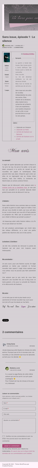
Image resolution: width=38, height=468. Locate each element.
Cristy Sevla (11, 344)
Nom (6, 403)
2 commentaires (18, 47)
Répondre (32, 346)
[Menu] (33, 17)
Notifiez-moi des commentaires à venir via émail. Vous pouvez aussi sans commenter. (17, 438)
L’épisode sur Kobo (22, 129)
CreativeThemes (7, 466)
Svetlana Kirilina (28, 54)
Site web (6, 414)
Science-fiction (7, 47)
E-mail (6, 408)
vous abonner (22, 438)
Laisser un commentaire (11, 446)
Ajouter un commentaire (12, 420)
